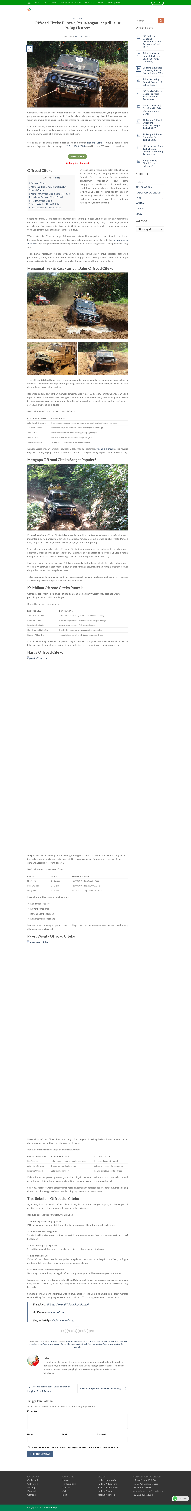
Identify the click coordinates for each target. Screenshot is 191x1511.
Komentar (32, 1411)
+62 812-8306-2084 (75, 146)
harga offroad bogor (74, 1341)
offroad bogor (114, 1341)
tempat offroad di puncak (84, 1344)
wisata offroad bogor (104, 1344)
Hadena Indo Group (63, 1320)
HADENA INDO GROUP (70, 3)
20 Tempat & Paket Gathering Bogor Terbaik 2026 (152, 137)
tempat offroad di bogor (63, 1344)
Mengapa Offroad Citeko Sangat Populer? (50, 193)
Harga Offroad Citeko (40, 200)
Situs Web (102, 1434)
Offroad (77, 19)
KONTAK (99, 3)
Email (65, 1434)
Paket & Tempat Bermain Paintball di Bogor (101, 1388)
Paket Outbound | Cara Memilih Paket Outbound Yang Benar (152, 109)
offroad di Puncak (104, 448)
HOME (36, 3)
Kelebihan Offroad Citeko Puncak (46, 197)
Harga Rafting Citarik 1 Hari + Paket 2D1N (150, 163)
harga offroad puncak (91, 1341)
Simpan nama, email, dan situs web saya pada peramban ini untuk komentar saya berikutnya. (74, 1447)
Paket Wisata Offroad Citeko (44, 204)
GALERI (110, 3)
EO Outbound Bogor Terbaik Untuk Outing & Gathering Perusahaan (153, 150)
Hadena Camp (94, 142)
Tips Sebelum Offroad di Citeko (45, 207)
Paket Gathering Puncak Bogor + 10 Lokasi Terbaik (152, 82)
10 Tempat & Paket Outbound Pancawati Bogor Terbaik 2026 (152, 124)
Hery (88, 36)
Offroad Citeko (37, 183)
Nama (30, 1434)
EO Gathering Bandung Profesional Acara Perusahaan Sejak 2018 (152, 41)
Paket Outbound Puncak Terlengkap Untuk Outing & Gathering (152, 57)
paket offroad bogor (44, 1344)
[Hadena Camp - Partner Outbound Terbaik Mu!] (29, 10)
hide (57, 178)
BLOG (118, 3)
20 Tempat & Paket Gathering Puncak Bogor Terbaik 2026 (153, 70)
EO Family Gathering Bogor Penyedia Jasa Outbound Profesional (153, 95)
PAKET (88, 3)
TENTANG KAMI (50, 3)
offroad (104, 1341)
